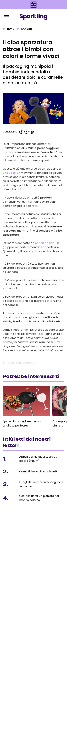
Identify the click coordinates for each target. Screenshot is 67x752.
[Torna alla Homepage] (33, 17)
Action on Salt (44, 243)
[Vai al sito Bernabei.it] (33, 4)
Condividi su (10, 131)
